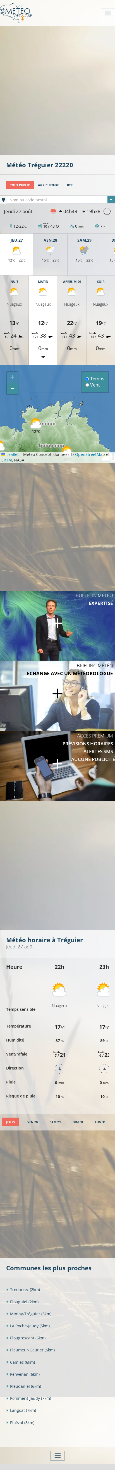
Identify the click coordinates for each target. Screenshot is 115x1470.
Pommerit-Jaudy (30, 1398)
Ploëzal (22, 1422)
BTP (70, 185)
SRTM (6, 460)
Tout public (20, 185)
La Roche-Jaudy (30, 1325)
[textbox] (61, 200)
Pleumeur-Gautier (32, 1350)
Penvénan (25, 1374)
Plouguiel (24, 1301)
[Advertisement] (57, 90)
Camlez (22, 1362)
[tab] (10, 1122)
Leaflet (12, 454)
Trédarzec (25, 1289)
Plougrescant (27, 1338)
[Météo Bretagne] (16, 13)
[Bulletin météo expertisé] (57, 626)
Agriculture (48, 185)
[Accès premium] (57, 766)
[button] (36, 426)
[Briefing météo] (57, 696)
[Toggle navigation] (108, 13)
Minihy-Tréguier (30, 1313)
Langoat (23, 1410)
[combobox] (61, 200)
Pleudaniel (25, 1386)
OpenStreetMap (90, 454)
